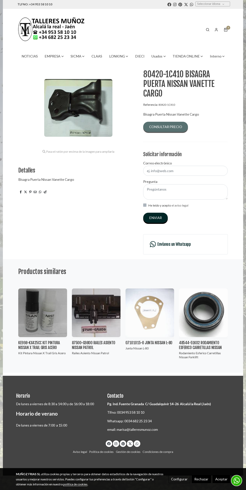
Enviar (155, 218)
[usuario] (216, 30)
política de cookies (75, 484)
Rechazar (201, 479)
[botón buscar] (208, 30)
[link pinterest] (180, 4)
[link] (51, 29)
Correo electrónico (157, 163)
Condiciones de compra (158, 451)
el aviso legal (180, 205)
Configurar (179, 479)
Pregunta (150, 181)
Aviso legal (80, 451)
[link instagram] (175, 4)
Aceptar (221, 479)
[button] (54, 56)
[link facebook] (169, 4)
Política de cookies (101, 451)
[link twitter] (186, 4)
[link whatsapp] (191, 4)
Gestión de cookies (128, 451)
